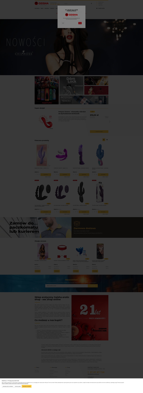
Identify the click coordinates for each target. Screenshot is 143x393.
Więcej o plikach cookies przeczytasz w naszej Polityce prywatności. (15, 383)
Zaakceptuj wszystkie (27, 386)
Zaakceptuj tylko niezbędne (8, 386)
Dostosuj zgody (18, 386)
